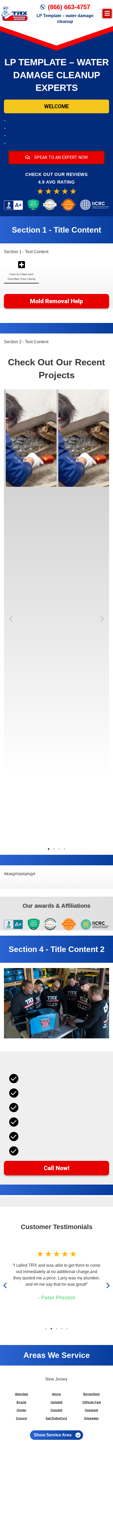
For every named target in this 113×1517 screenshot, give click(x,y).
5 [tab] (67, 1329)
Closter (21, 1410)
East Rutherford (56, 1418)
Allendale (21, 1394)
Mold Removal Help (56, 301)
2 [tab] (54, 849)
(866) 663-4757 (69, 7)
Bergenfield (91, 1394)
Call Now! (56, 1168)
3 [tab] (59, 849)
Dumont (21, 1418)
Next (101, 619)
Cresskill (56, 1410)
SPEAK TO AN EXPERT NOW (60, 157)
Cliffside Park (91, 1402)
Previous (12, 619)
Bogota (21, 1402)
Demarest (91, 1410)
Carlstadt (56, 1402)
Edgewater (91, 1418)
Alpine (56, 1394)
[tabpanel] (30, 438)
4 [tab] (64, 849)
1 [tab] (49, 849)
